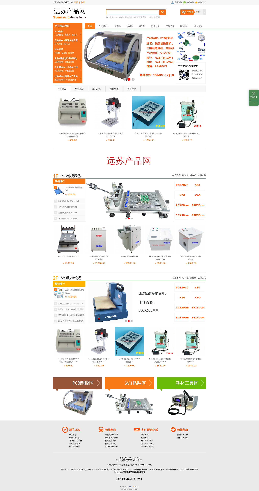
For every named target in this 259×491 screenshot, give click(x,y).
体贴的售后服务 (111, 438)
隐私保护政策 (182, 438)
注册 (83, 2)
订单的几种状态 (75, 441)
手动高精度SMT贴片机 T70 (68, 201)
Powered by (127, 486)
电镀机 (67, 35)
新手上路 (74, 429)
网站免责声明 (110, 444)
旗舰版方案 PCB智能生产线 (65, 80)
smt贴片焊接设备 (154, 17)
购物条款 (182, 429)
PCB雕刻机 (59, 35)
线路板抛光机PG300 (129, 256)
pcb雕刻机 (119, 17)
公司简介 (184, 26)
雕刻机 (185, 175)
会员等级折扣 (74, 438)
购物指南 (110, 429)
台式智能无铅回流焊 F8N (68, 207)
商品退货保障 (74, 447)
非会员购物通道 (111, 435)
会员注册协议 (182, 435)
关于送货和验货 (147, 447)
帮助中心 (190, 2)
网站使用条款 (110, 441)
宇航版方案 (69, 71)
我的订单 (178, 2)
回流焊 (71, 53)
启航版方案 (59, 62)
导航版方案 (59, 71)
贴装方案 (202, 278)
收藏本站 (201, 2)
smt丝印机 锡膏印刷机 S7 (68, 256)
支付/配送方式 (149, 429)
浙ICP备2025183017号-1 (129, 489)
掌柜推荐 (176, 278)
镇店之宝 (176, 175)
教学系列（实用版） (63, 44)
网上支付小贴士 (147, 444)
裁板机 (74, 35)
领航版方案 (69, 62)
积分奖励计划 (74, 444)
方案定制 (202, 175)
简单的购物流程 (111, 447)
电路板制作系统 (139, 17)
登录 (76, 2)
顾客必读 (72, 435)
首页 (90, 26)
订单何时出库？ (147, 441)
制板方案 (128, 17)
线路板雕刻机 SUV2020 (67, 213)
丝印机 (57, 53)
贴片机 (64, 53)
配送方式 (144, 438)
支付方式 (144, 435)
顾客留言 (198, 26)
